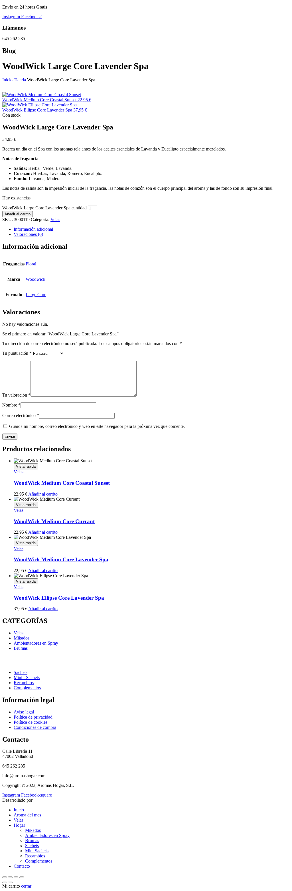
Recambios (35, 855)
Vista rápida (26, 466)
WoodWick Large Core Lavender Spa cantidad (44, 207)
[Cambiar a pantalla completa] (10, 877)
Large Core (36, 294)
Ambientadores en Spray (47, 835)
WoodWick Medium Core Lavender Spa (61, 559)
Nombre (11, 405)
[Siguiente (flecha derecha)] (10, 882)
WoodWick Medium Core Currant (54, 521)
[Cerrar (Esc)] (21, 877)
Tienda (20, 79)
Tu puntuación (17, 353)
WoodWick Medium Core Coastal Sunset (62, 483)
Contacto (22, 866)
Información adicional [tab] (33, 229)
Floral (31, 263)
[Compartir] (16, 877)
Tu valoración (16, 395)
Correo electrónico (20, 415)
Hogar (19, 825)
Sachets (32, 845)
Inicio (7, 79)
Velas (55, 219)
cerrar (26, 886)
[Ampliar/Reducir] (4, 877)
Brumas (32, 840)
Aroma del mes (27, 814)
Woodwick (35, 279)
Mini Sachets (36, 850)
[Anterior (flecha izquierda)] (4, 882)
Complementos (38, 861)
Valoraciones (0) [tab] (28, 234)
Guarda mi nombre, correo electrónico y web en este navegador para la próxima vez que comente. (97, 426)
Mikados (33, 830)
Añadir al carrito (18, 214)
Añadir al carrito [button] (43, 494)
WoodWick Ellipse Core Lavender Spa (59, 598)
